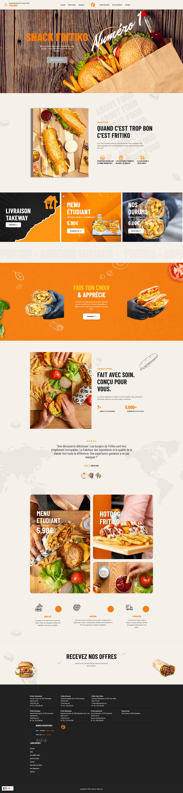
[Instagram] (41, 740)
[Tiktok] (45, 740)
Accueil (63, 5)
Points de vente (104, 5)
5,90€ (45, 530)
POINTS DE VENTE (56, 60)
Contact (127, 5)
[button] (82, 5)
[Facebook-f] (37, 740)
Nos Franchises (117, 5)
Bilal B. (87, 466)
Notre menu (71, 5)
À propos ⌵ (82, 5)
